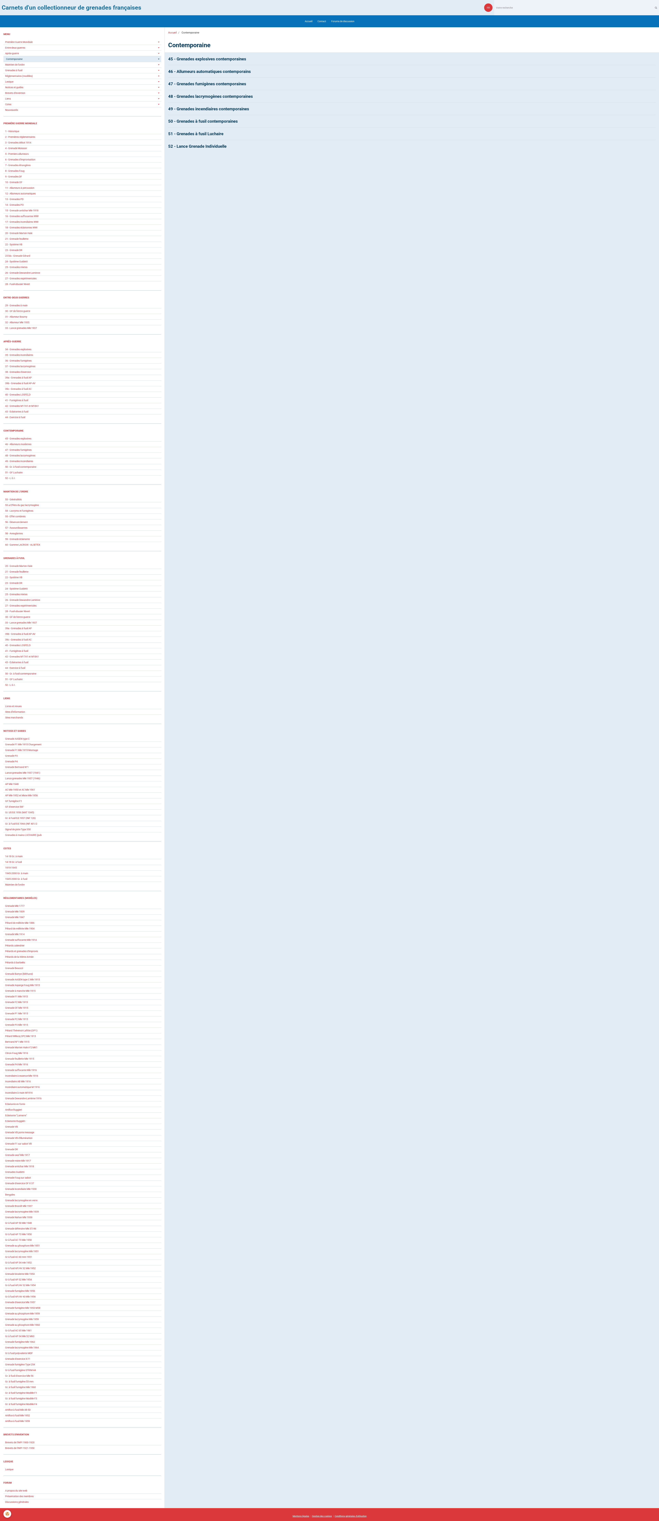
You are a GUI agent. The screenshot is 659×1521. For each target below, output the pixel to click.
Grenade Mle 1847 (15, 917)
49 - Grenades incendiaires (19, 461)
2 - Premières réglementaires (20, 137)
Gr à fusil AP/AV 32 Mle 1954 (20, 1285)
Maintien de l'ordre (15, 64)
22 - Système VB (13, 244)
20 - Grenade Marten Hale (18, 233)
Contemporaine (14, 59)
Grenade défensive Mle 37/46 (20, 1228)
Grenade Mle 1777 (15, 906)
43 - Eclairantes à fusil (16, 411)
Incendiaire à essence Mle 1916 (21, 1075)
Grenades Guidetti (14, 1172)
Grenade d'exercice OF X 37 (19, 1183)
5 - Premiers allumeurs (17, 154)
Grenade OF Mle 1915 (16, 1007)
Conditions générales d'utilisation (351, 1516)
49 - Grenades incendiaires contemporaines (208, 108)
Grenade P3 (11, 755)
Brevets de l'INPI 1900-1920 (19, 1442)
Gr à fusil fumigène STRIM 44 (20, 1370)
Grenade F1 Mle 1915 (16, 996)
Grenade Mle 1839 (15, 911)
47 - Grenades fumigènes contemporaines (207, 83)
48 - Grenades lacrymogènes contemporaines (210, 96)
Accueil (308, 21)
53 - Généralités (13, 499)
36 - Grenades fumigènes (18, 360)
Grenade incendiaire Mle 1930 (21, 1189)
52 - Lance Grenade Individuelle (197, 146)
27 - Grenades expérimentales (21, 278)
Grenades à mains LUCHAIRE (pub (23, 835)
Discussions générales (17, 1502)
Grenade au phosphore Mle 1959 (22, 1313)
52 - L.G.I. (10, 478)
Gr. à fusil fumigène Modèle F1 (21, 1392)
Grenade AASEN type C (17, 738)
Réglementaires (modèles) (19, 76)
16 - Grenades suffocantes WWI (22, 216)
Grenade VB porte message (19, 1132)
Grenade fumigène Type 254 (20, 1364)
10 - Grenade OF (13, 182)
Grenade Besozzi (14, 968)
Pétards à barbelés (15, 962)
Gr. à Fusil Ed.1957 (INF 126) (20, 818)
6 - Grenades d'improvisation (20, 159)
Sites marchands (14, 717)
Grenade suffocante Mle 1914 (21, 940)
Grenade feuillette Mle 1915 (19, 1058)
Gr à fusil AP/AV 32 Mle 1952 (20, 1268)
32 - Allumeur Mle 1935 (17, 322)
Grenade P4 (11, 761)
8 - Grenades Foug (15, 171)
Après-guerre (12, 53)
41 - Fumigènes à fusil (16, 400)
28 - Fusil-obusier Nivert (17, 284)
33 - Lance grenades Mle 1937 (21, 328)
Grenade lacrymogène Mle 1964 (22, 1347)
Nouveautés (11, 110)
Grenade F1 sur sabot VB (18, 1143)
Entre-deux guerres (15, 47)
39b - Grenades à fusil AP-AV (20, 383)
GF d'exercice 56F (14, 806)
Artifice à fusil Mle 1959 (17, 1421)
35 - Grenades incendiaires (19, 355)
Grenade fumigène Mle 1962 (20, 1342)
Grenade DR (11, 1149)
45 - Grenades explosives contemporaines (207, 59)
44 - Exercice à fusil (15, 417)
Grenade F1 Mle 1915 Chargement (23, 744)
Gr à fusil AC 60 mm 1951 (18, 1257)
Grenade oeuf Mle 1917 (17, 1155)
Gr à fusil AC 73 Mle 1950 (18, 1240)
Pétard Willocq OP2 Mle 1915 (20, 1036)
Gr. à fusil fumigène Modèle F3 (21, 1398)
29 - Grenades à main (16, 305)
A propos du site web (16, 1490)
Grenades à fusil (13, 70)
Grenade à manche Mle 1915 (20, 990)
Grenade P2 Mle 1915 (16, 1019)
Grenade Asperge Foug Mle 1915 (22, 985)
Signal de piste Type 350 (18, 829)
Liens (8, 98)
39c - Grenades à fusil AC (18, 389)
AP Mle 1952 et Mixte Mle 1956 (21, 795)
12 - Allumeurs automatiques (20, 193)
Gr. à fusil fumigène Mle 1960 (20, 1387)
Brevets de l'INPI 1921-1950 (19, 1448)
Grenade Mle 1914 (15, 934)
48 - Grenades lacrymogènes (20, 455)
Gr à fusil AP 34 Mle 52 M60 (19, 1336)
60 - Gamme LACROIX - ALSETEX (22, 544)
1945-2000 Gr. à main (16, 873)
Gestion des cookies (322, 1516)
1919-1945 (11, 867)
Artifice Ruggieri (13, 1109)
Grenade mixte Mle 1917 (18, 1160)
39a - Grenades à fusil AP (18, 377)
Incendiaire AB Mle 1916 (18, 1081)
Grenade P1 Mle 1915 (16, 1013)
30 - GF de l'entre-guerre (17, 311)
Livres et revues (13, 706)
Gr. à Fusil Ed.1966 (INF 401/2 (21, 823)
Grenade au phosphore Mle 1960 (22, 1325)
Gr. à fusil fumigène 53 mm (19, 1381)
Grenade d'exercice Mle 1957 (20, 1302)
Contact (321, 21)
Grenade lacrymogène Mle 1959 (22, 1319)
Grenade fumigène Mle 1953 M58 (22, 1308)
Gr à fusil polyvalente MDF (19, 1353)
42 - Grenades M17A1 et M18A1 (22, 406)
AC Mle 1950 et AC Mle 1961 (20, 789)
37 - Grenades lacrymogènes (20, 366)
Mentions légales (301, 1516)
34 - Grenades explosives (18, 349)
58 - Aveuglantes (14, 533)
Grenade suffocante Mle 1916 (21, 1070)
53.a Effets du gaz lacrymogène (22, 505)
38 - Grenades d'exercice (18, 372)
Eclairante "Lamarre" (16, 1115)
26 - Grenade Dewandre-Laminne (22, 272)
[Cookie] (7, 1514)
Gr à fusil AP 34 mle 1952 (18, 1262)
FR (488, 7)
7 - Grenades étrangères (18, 165)
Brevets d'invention (15, 93)
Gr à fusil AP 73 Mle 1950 (18, 1234)
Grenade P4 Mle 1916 (16, 1064)
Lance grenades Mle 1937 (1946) (22, 778)
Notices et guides (14, 87)
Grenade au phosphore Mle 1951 (22, 1245)
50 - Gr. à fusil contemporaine (20, 466)
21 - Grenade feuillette (16, 238)
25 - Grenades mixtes (16, 267)
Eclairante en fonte (15, 1104)
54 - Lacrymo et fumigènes (19, 510)
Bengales (10, 1194)
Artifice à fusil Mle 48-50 (18, 1409)
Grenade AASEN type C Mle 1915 (22, 979)
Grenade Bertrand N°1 (17, 767)
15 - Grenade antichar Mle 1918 (21, 210)
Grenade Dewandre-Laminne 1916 (23, 1098)
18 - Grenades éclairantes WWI (21, 227)
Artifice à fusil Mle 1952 (17, 1415)
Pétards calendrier (15, 945)
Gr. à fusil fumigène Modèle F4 (21, 1404)
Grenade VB (11, 1126)
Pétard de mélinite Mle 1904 (19, 928)
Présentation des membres (19, 1496)
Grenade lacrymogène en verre (21, 1200)
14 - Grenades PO (14, 204)
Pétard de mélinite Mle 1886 (19, 923)
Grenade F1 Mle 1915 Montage (21, 750)
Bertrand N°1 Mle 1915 (17, 1041)
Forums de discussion (342, 21)
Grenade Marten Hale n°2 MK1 (21, 1047)
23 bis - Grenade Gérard (17, 255)
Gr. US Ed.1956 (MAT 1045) (19, 812)
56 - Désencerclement (16, 522)
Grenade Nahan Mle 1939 (18, 1217)
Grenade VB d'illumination (18, 1138)
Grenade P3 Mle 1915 (16, 1024)
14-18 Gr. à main (14, 856)
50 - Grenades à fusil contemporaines (203, 121)
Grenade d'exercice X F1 (17, 1358)
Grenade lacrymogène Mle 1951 (22, 1251)
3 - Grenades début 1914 (18, 142)
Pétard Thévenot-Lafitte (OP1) (21, 1030)
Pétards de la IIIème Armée (19, 956)
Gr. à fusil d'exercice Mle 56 (19, 1375)
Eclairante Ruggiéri (15, 1121)
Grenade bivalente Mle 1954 (20, 1274)
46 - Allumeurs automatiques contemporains (209, 71)
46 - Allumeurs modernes (18, 444)
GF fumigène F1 (13, 801)
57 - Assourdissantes (16, 527)
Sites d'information (15, 711)
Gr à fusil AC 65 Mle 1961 (18, 1330)
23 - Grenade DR (13, 250)
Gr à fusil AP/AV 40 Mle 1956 (20, 1296)
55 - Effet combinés (15, 516)
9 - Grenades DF (13, 176)
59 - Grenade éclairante (17, 539)
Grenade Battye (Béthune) (19, 973)
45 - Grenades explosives (18, 438)
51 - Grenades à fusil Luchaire (195, 133)
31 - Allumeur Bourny (16, 316)
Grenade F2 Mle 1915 (16, 1002)
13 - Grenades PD (14, 199)
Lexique (9, 81)
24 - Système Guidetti (16, 261)
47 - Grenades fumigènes (18, 449)
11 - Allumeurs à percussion (19, 188)
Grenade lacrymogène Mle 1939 (22, 1211)
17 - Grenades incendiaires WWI (21, 221)
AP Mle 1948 (12, 784)
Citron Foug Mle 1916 (16, 1053)
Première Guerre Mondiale (19, 42)
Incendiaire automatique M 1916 (22, 1087)
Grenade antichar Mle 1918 (19, 1166)
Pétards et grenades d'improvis (21, 951)
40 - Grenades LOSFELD (18, 394)
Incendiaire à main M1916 (19, 1092)
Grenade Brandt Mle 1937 (18, 1206)
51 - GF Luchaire (13, 472)
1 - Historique (12, 131)
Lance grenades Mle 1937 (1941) (22, 772)
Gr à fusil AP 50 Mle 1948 (18, 1223)
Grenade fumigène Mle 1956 (20, 1291)
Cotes (8, 104)
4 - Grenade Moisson (16, 148)
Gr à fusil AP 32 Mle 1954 (18, 1279)
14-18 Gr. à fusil (13, 862)
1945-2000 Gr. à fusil (16, 879)
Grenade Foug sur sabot (18, 1177)
